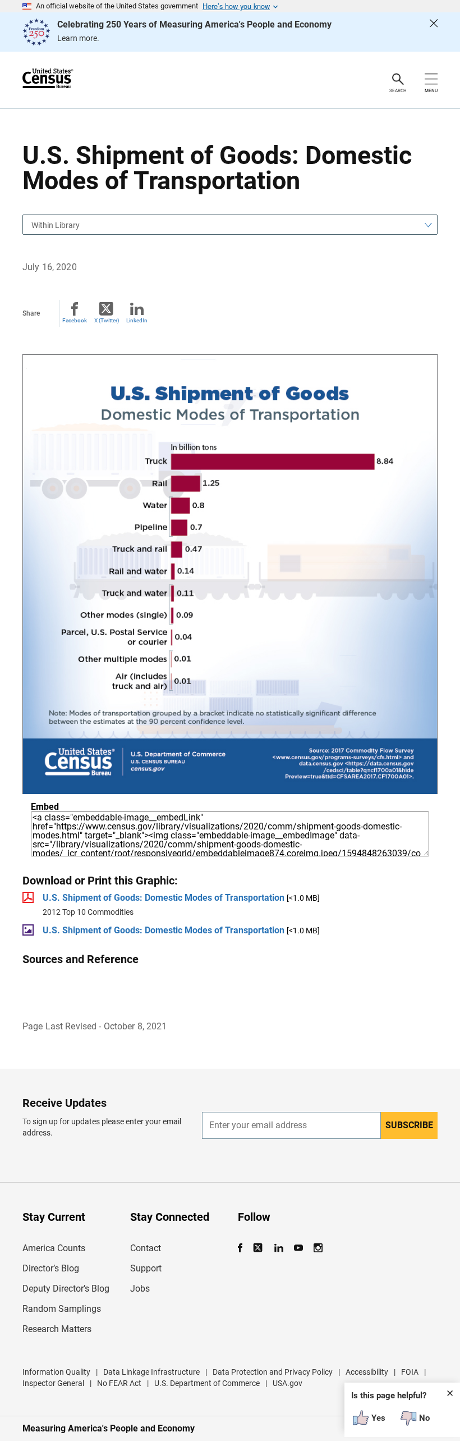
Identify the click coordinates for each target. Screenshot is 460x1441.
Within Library (55, 225)
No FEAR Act (119, 1383)
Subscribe (409, 1125)
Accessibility (367, 1371)
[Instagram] (318, 1248)
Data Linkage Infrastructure (151, 1371)
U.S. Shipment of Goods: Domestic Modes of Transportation (163, 897)
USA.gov (287, 1383)
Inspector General (53, 1383)
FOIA (409, 1371)
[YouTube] (298, 1248)
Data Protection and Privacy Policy (273, 1371)
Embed (45, 806)
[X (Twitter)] (259, 1248)
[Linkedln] (278, 1248)
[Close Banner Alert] (434, 32)
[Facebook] (243, 1248)
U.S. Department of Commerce (207, 1383)
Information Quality (56, 1371)
